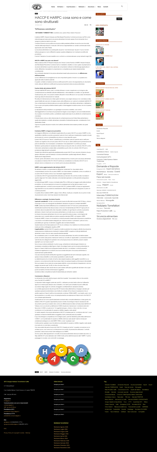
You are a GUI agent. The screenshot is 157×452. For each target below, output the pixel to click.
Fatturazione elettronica (113, 174)
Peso (115, 211)
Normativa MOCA (101, 203)
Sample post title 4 (59, 404)
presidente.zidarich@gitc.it (11, 411)
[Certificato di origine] (109, 50)
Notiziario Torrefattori (54, 372)
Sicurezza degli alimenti (104, 219)
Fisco (109, 179)
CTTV (104, 163)
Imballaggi (99, 185)
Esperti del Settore (113, 169)
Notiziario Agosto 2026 (61, 427)
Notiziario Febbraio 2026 (61, 441)
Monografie (110, 200)
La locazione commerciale (104, 56)
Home (36, 11)
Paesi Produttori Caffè (104, 211)
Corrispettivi (99, 163)
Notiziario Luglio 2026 (60, 429)
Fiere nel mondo (103, 177)
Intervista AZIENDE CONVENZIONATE (106, 190)
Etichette (110, 172)
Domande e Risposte (102, 128)
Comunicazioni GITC (104, 157)
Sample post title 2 (59, 394)
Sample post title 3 (59, 399)
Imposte (111, 185)
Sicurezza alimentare (66, 372)
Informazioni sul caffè (102, 187)
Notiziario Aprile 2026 (60, 436)
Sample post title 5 (59, 409)
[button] (122, 6)
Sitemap (27, 433)
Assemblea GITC (100, 149)
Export (100, 174)
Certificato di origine (102, 44)
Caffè (106, 149)
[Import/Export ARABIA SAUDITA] (109, 104)
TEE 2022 (114, 218)
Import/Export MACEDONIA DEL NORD (107, 87)
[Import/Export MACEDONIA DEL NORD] (109, 93)
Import (105, 185)
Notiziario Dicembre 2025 (62, 445)
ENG (5, 428)
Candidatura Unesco (103, 152)
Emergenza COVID (101, 169)
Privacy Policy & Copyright (11, 433)
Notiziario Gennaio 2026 (61, 443)
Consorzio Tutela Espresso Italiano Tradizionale (107, 160)
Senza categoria (101, 138)
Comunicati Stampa (103, 154)
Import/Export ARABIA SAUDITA (105, 99)
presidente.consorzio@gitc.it (12, 415)
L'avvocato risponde (111, 198)
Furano (113, 179)
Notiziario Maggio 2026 (61, 434)
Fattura (105, 174)
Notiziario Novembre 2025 (62, 447)
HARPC (46, 372)
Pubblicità (99, 213)
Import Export (100, 133)
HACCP (41, 372)
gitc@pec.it (7, 422)
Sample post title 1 (59, 389)
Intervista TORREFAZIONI (107, 195)
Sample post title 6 (59, 414)
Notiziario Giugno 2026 (61, 431)
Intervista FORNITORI (102, 192)
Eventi (98, 131)
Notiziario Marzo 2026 (61, 438)
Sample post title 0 (59, 384)
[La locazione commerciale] (109, 61)
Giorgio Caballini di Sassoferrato (110, 182)
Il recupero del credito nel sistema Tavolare (107, 68)
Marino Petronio (101, 200)
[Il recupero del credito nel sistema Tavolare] (109, 74)
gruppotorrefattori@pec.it (11, 424)
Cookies (22, 433)
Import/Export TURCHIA (103, 110)
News (40, 11)
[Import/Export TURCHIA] (109, 116)
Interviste (100, 198)
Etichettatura (101, 172)
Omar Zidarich (100, 208)
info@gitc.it (7, 401)
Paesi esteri (107, 208)
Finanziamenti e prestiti (102, 179)
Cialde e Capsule (114, 151)
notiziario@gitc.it (8, 405)
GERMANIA (99, 182)
